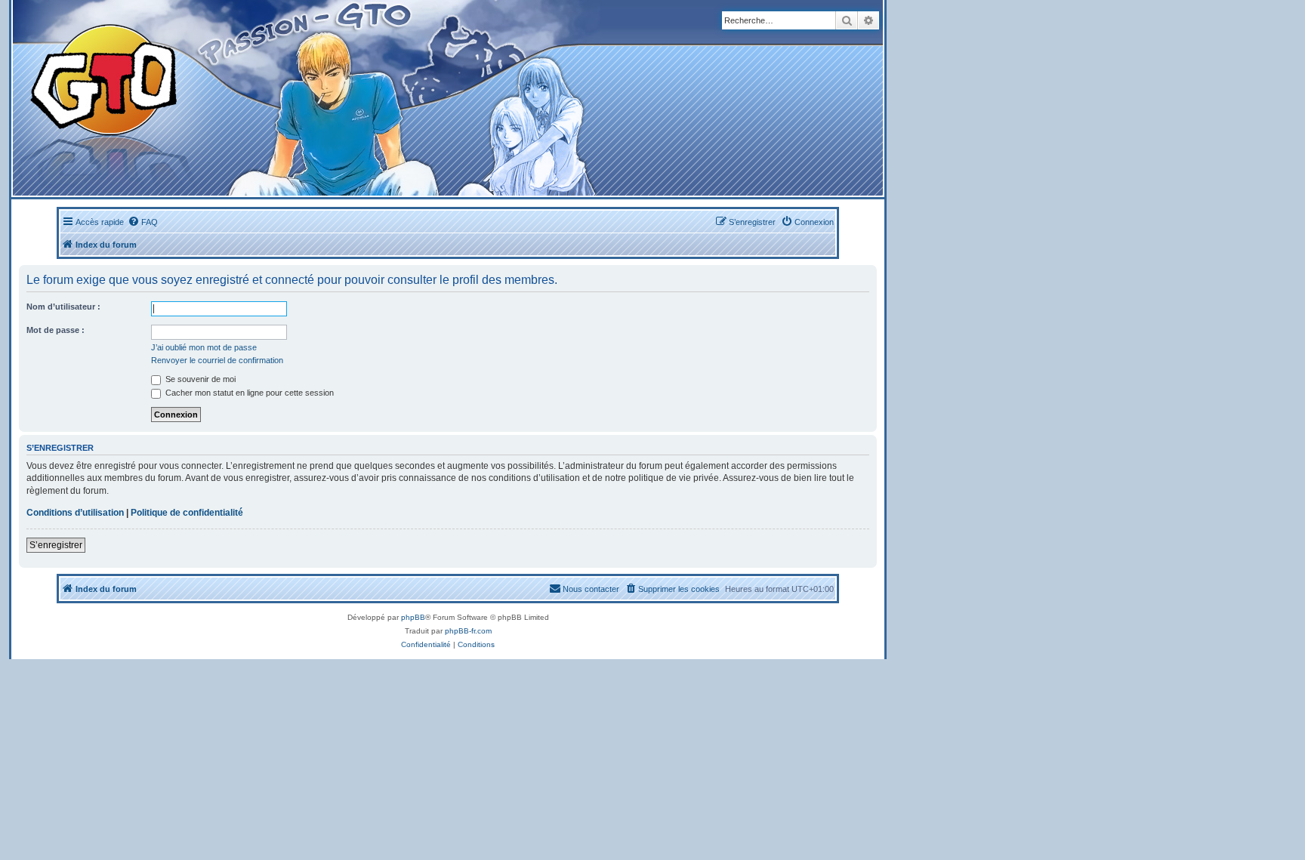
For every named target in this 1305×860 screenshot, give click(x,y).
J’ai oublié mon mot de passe (204, 347)
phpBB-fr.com (468, 631)
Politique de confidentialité (187, 512)
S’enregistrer (55, 545)
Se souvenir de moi (199, 379)
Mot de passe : (55, 329)
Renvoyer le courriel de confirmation (217, 360)
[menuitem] (143, 222)
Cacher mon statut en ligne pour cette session (248, 392)
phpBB (413, 617)
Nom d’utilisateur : (63, 306)
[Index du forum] (295, 98)
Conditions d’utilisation (75, 512)
